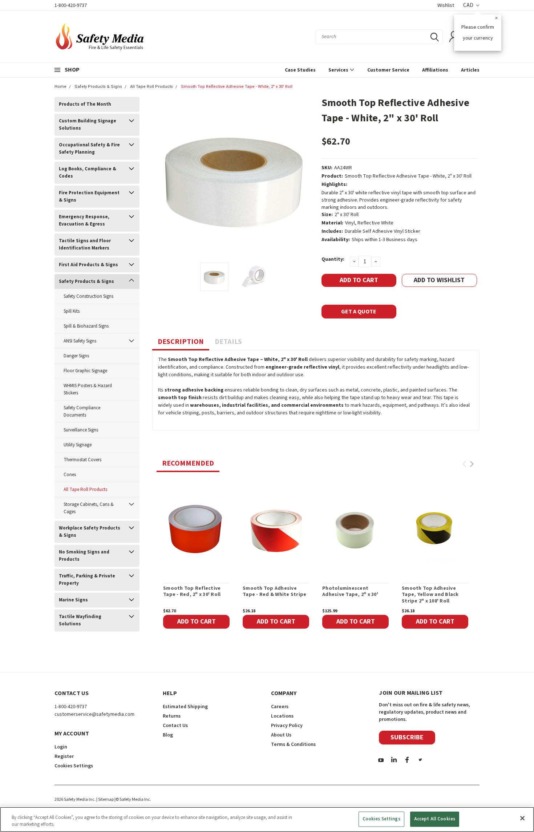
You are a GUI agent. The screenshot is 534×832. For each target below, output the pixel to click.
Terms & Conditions (293, 744)
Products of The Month (85, 104)
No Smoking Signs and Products (84, 556)
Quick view (196, 528)
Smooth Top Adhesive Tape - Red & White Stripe (274, 591)
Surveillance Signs (81, 430)
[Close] (522, 818)
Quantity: (332, 259)
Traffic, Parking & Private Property (87, 580)
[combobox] (379, 36)
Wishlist (445, 5)
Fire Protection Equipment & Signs (89, 196)
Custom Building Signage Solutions (87, 124)
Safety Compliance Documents (82, 411)
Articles (470, 70)
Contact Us (175, 725)
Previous (161, 177)
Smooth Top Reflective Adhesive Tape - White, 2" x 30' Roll (236, 86)
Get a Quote (358, 312)
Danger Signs (76, 356)
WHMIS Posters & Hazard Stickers (88, 389)
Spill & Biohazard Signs (86, 326)
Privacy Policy (287, 725)
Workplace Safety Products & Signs (89, 532)
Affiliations (435, 70)
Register (64, 756)
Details (228, 342)
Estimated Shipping (185, 706)
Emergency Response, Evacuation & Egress (84, 220)
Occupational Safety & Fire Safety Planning (89, 148)
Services (338, 70)
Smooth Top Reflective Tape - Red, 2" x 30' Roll (192, 591)
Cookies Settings (381, 819)
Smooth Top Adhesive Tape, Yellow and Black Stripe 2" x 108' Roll (430, 595)
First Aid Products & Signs (88, 264)
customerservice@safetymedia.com (94, 714)
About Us (281, 735)
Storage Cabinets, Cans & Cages (89, 508)
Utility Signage (78, 445)
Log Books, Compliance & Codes (87, 172)
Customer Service (388, 70)
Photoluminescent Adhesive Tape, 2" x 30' (350, 591)
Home (60, 86)
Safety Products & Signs (98, 86)
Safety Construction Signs (88, 296)
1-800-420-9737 (70, 5)
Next (307, 177)
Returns (172, 716)
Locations (282, 716)
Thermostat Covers (82, 459)
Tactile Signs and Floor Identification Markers (85, 244)
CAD (468, 5)
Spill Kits (72, 311)
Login (60, 747)
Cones (70, 474)
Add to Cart (196, 621)
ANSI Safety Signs (80, 341)
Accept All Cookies (434, 819)
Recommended (188, 463)
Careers (279, 706)
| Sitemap (105, 799)
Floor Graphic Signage (85, 371)
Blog (168, 735)
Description (181, 342)
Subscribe (407, 737)
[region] (267, 819)
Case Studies (300, 70)
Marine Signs (73, 600)
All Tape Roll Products (151, 86)
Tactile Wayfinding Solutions (80, 620)
